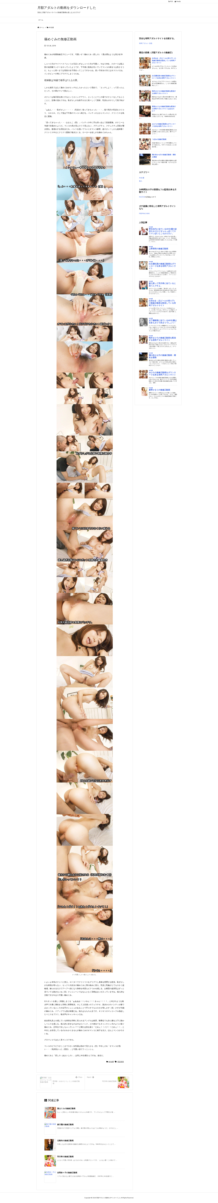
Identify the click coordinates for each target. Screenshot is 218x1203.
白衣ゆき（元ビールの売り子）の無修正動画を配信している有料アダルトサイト (164, 60)
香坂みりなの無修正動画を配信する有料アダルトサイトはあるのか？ (164, 108)
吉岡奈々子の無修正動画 (67, 1172)
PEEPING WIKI (144, 213)
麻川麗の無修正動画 (65, 1124)
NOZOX (142, 197)
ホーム (42, 27)
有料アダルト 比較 (145, 43)
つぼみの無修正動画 (159, 139)
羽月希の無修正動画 (65, 1156)
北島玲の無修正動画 (65, 1140)
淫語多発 (120, 1062)
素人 (140, 181)
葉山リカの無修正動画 (66, 1108)
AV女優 (51, 27)
